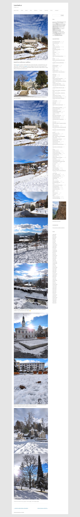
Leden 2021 (54, 260)
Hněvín (54, 53)
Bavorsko (59, 21)
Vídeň (60, 32)
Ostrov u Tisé (55, 156)
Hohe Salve (54, 75)
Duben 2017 (54, 290)
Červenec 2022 (55, 244)
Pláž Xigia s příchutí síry (56, 117)
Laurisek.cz (18, 5)
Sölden (59, 31)
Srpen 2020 (54, 265)
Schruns (57, 29)
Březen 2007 (54, 302)
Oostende (54, 194)
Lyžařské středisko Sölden (57, 83)
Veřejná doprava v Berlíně (42, 508)
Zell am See (62, 33)
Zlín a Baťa (54, 163)
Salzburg (62, 28)
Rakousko (46, 10)
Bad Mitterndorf (55, 110)
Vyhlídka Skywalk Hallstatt (57, 111)
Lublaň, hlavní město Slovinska (57, 185)
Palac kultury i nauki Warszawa (57, 146)
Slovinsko (56, 10)
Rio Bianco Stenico (55, 70)
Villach (58, 32)
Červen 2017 (54, 289)
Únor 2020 (54, 272)
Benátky (64, 21)
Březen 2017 (54, 292)
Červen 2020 (54, 268)
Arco (53, 21)
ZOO (53, 35)
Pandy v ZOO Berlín (56, 181)
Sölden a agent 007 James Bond (58, 78)
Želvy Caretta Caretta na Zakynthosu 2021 (59, 127)
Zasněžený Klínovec (56, 150)
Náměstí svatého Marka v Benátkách (21, 508)
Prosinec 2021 (55, 250)
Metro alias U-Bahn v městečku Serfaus (59, 85)
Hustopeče (54, 103)
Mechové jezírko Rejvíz (56, 188)
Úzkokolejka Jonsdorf (56, 187)
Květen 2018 (54, 286)
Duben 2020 (54, 269)
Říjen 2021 (54, 252)
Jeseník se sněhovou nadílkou (57, 96)
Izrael (59, 23)
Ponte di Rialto (55, 100)
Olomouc (54, 165)
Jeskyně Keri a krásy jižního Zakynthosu (59, 129)
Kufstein (54, 77)
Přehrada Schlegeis (56, 167)
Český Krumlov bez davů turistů (58, 104)
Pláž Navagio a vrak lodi (56, 116)
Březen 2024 (54, 236)
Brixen (54, 191)
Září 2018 (54, 281)
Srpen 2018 (54, 283)
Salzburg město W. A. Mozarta (57, 107)
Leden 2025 (54, 234)
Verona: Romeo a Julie (56, 133)
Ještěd (53, 195)
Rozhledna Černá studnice (57, 175)
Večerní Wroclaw (55, 142)
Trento (54, 69)
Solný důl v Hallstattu (56, 112)
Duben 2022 (54, 246)
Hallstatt (61, 22)
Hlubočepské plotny (56, 177)
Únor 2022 (54, 248)
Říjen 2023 (54, 238)
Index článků (16, 10)
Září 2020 (54, 264)
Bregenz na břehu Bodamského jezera (59, 60)
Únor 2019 (54, 277)
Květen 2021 (54, 258)
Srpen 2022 (54, 243)
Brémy (54, 183)
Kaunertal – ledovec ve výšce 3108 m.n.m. (59, 170)
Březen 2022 (54, 247)
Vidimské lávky (55, 178)
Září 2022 (54, 242)
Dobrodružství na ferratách (56, 221)
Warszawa (63, 32)
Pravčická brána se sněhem (57, 153)
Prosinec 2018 (55, 280)
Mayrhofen (57, 25)
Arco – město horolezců (56, 174)
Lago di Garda (55, 173)
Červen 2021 (54, 256)
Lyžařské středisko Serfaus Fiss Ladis (58, 87)
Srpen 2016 (54, 296)
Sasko (54, 29)
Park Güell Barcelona (56, 42)
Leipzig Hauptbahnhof (56, 46)
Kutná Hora (54, 24)
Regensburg (54, 74)
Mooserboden (61, 25)
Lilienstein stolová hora (56, 141)
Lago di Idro (54, 102)
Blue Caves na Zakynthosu (57, 115)
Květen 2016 (54, 298)
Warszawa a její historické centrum (58, 144)
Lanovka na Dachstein (56, 196)
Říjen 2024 (54, 235)
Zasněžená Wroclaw (56, 154)
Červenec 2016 (55, 297)
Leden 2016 (54, 301)
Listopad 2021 (55, 251)
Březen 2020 (54, 271)
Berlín (54, 22)
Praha (63, 26)
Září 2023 (54, 239)
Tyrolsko (55, 32)
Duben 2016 (54, 300)
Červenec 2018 (55, 284)
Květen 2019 (54, 275)
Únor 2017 (54, 293)
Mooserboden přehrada (56, 49)
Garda (59, 22)
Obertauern (54, 52)
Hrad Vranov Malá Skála (56, 198)
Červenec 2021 (55, 255)
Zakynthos (58, 33)
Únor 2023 (54, 240)
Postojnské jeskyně (56, 186)
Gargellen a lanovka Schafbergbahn (58, 62)
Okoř (53, 179)
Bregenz (56, 22)
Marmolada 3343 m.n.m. (56, 182)
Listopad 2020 (55, 263)
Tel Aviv (62, 31)
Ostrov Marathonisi (56, 125)
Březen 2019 (54, 276)
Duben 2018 (54, 288)
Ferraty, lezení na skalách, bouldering (58, 227)
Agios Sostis (54, 121)
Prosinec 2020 (55, 261)
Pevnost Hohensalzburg (56, 108)
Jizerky (64, 23)
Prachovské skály (55, 140)
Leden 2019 (54, 279)
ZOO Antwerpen (55, 192)
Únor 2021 (54, 259)
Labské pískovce (59, 24)
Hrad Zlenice (55, 158)
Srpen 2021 (54, 254)
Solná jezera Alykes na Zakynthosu (58, 119)
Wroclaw (54, 33)
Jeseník (17, 64)
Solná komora (55, 31)
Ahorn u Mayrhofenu (56, 169)
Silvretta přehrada (55, 65)
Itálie (31, 10)
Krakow (54, 149)
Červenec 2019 (55, 273)
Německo (35, 10)
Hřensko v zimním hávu (56, 152)
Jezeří (53, 44)
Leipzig (54, 25)
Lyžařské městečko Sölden (57, 79)
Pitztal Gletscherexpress (56, 41)
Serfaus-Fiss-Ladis (55, 30)
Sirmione (54, 132)
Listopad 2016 (55, 294)
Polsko (41, 10)
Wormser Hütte (55, 66)
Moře (64, 25)
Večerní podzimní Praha (56, 160)
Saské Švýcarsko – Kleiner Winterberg (59, 71)
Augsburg (54, 54)
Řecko (51, 10)
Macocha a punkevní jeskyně (57, 138)
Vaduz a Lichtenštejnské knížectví (58, 56)
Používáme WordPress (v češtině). (19, 512)
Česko (22, 10)
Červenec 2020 (55, 267)
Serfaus (60, 29)
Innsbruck (54, 166)
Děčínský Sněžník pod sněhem (57, 157)
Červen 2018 (54, 285)
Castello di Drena (55, 135)
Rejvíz (60, 28)
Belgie (26, 10)
